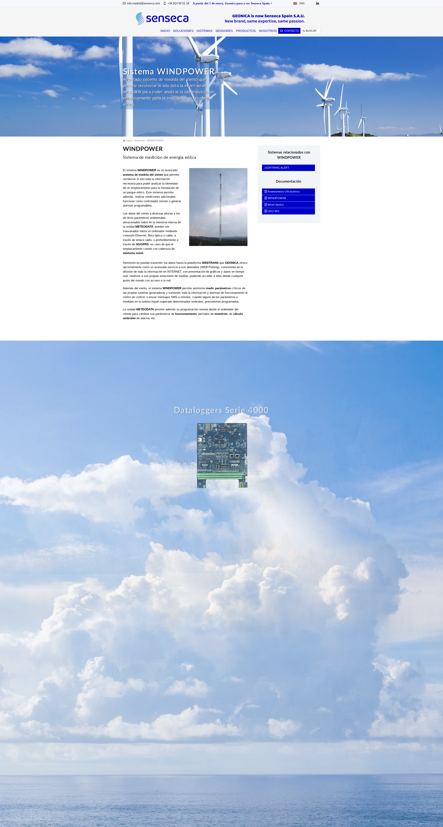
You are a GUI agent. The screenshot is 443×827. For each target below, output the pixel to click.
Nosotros (268, 31)
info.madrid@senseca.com (143, 3)
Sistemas (204, 31)
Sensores (224, 31)
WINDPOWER (276, 198)
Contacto (291, 30)
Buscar (312, 30)
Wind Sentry (275, 204)
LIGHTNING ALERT (277, 167)
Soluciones (183, 31)
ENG (301, 3)
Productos (246, 31)
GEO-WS (273, 211)
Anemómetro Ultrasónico (283, 191)
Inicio (165, 31)
